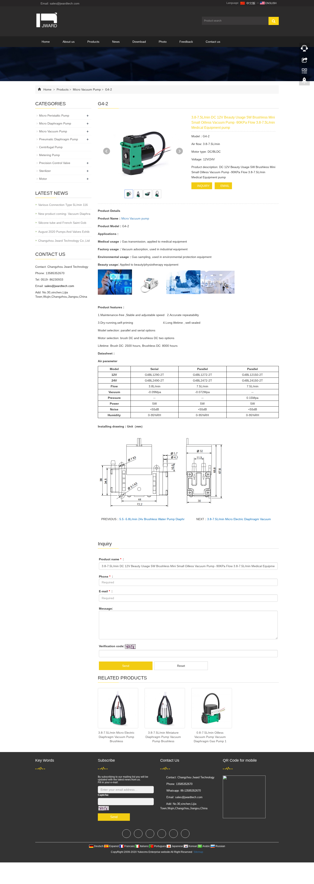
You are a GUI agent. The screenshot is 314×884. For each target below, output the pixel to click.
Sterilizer (45, 171)
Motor (43, 178)
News (116, 41)
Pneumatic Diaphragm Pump (58, 139)
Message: (106, 608)
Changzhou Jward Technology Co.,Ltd (64, 240)
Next (179, 151)
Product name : (111, 559)
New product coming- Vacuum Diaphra (64, 213)
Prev (106, 151)
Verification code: (112, 646)
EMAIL (224, 185)
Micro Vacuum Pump (87, 89)
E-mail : (106, 591)
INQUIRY (203, 185)
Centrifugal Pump (51, 147)
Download (139, 41)
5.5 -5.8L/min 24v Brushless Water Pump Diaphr (152, 519)
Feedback (186, 41)
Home (46, 41)
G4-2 (108, 89)
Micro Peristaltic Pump (54, 115)
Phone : (106, 576)
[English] (268, 2)
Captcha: (103, 794)
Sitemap (198, 851)
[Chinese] (248, 2)
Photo (163, 41)
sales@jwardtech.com (59, 286)
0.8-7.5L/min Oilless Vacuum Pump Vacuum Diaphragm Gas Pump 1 (210, 737)
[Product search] (274, 21)
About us (69, 41)
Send (125, 665)
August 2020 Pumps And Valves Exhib (64, 231)
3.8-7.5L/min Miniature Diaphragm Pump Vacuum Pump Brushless (163, 737)
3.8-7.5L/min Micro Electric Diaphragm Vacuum (239, 519)
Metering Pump (49, 155)
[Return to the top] (304, 81)
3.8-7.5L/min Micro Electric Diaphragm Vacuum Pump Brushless (116, 737)
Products (93, 41)
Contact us (213, 41)
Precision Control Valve (54, 163)
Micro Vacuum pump (135, 218)
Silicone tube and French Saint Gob (62, 222)
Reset (181, 665)
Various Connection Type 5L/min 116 (63, 204)
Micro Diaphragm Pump (55, 123)
